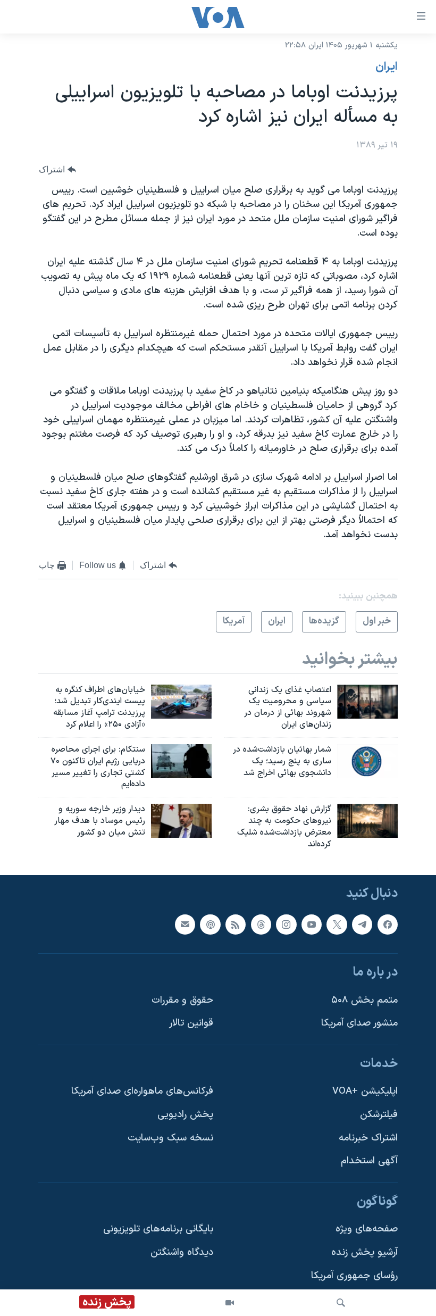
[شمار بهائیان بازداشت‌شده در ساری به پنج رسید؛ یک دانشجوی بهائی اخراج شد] (367, 761)
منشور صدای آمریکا (359, 1023)
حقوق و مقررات (182, 1000)
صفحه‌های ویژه (367, 1229)
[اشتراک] (185, 924)
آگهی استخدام (369, 1161)
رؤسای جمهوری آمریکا (354, 1275)
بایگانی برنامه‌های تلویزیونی (158, 1229)
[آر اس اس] (235, 924)
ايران (386, 67)
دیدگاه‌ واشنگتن (181, 1252)
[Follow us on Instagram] (286, 924)
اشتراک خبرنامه (368, 1137)
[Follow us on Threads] (261, 924)
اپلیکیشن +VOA (365, 1091)
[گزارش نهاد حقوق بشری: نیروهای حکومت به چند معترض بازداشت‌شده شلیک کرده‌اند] (367, 821)
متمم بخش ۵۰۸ (364, 1000)
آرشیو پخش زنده (364, 1252)
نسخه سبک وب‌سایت (170, 1137)
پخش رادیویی (185, 1114)
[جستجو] (341, 1302)
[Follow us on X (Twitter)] (336, 924)
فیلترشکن (379, 1114)
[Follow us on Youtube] (311, 924)
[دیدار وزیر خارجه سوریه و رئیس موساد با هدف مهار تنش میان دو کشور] (181, 821)
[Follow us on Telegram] (362, 924)
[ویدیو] (230, 1302)
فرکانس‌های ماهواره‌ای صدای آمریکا (142, 1091)
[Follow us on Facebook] (388, 924)
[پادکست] (210, 924)
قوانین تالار (191, 1023)
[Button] (57, 169)
